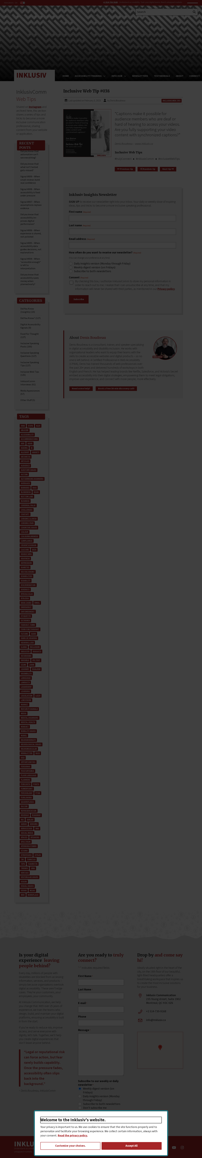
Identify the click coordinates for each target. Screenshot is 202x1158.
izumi (23, 664)
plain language (28, 775)
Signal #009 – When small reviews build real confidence (30, 180)
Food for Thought (30, 629)
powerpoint (27, 788)
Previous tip (126, 169)
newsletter (26, 753)
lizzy (37, 695)
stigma (24, 850)
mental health (28, 722)
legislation (26, 695)
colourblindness (29, 536)
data (34, 549)
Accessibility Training (88, 76)
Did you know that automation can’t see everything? (29, 154)
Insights (37, 651)
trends (24, 868)
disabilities (26, 576)
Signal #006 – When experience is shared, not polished (30, 233)
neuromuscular (29, 748)
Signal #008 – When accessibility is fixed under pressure (30, 192)
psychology (26, 793)
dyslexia (25, 598)
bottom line (27, 496)
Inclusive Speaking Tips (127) (29, 364)
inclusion (35, 647)
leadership (26, 687)
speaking (34, 837)
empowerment (28, 611)
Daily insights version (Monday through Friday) (102, 264)
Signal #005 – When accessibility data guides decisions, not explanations (30, 247)
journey (25, 669)
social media (27, 833)
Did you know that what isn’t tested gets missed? (29, 167)
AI (32, 448)
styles (38, 855)
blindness (26, 492)
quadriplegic (27, 802)
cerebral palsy (28, 505)
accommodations (29, 439)
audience (25, 465)
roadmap (36, 815)
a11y (38, 425)
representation (28, 810)
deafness (25, 558)
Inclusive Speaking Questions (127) (29, 354)
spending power (29, 846)
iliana (24, 647)
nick (37, 753)
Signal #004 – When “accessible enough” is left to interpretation (30, 263)
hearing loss (27, 642)
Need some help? (81, 388)
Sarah (24, 824)
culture (25, 549)
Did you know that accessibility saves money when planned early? (29, 279)
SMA (37, 828)
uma (33, 868)
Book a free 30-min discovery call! (116, 388)
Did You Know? (27, 571)
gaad (33, 633)
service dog (26, 828)
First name (80, 212)
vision (24, 881)
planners (25, 779)
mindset (25, 726)
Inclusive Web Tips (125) (29, 373)
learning (25, 691)
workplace (33, 895)
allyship (25, 452)
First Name (85, 976)
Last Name (85, 990)
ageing (24, 448)
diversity (25, 589)
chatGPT (25, 514)
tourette (32, 864)
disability (25, 580)
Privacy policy (166, 289)
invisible (25, 660)
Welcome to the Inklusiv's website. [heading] (73, 1120)
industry (25, 651)
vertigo (25, 872)
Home (66, 76)
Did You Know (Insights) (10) (27, 310)
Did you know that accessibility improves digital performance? (29, 219)
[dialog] (101, 1133)
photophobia (27, 771)
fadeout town (28, 625)
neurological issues (31, 744)
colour (24, 532)
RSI (22, 819)
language (26, 678)
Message (84, 1030)
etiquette (26, 616)
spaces (24, 837)
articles (25, 461)
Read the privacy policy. (73, 1136)
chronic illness (29, 518)
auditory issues (28, 470)
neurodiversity (28, 740)
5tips (30, 425)
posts (36, 784)
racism (24, 806)
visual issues (27, 886)
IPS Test (36, 660)
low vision (26, 700)
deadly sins (26, 554)
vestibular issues (29, 877)
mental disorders (29, 717)
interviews (26, 656)
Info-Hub (116, 76)
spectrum (25, 841)
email (37, 602)
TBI (22, 859)
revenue (25, 815)
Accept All (132, 1146)
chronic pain (27, 523)
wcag (32, 890)
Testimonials (162, 76)
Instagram (35, 107)
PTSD (37, 793)
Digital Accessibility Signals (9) (30, 326)
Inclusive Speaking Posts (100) (29, 345)
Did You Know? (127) (30, 318)
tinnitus (31, 859)
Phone (82, 1017)
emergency (26, 607)
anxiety (35, 452)
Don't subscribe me (95, 1108)
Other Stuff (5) (27, 400)
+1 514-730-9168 (110, 2)
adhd (30, 443)
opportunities (28, 762)
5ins (23, 425)
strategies (26, 855)
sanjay (30, 819)
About (179, 76)
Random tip (148, 169)
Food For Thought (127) (29, 335)
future (24, 633)
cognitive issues (29, 527)
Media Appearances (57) (30, 392)
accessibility (27, 434)
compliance (26, 540)
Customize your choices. (70, 1146)
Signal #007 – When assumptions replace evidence (31, 205)
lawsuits (25, 682)
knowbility (26, 673)
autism (24, 474)
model (24, 735)
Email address (82, 239)
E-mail (82, 1003)
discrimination (28, 585)
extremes (25, 620)
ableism (24, 430)
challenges (26, 509)
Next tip (166, 169)
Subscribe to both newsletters (92, 271)
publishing (26, 797)
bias (35, 487)
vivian (24, 890)
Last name (80, 225)
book (36, 492)
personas (25, 766)
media (23, 713)
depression (26, 563)
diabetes (25, 567)
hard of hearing (29, 638)
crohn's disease (28, 545)
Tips (23, 864)
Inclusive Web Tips (171, 100)
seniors (33, 824)
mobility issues (28, 731)
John (31, 664)
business (25, 501)
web (23, 895)
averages (25, 483)
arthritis (25, 456)
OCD (23, 757)
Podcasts (25, 784)
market (24, 704)
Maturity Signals (29, 709)
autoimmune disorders (32, 479)
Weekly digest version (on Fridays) (94, 268)
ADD (22, 443)
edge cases (26, 602)
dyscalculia (27, 594)
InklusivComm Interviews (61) (28, 383)
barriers (25, 487)
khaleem (36, 669)
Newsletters (140, 76)
